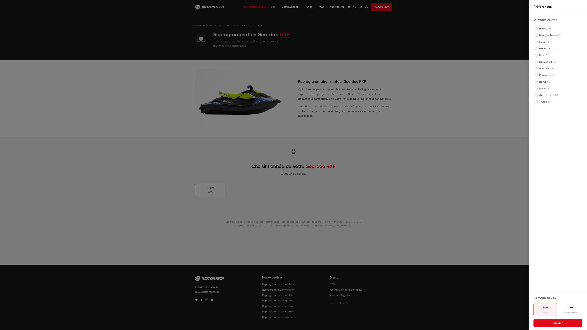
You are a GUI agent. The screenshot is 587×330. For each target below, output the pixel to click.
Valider (558, 322)
